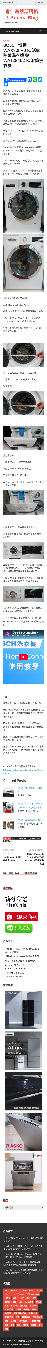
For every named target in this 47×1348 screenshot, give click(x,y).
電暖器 (33, 1325)
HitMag (29, 1344)
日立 (6, 1306)
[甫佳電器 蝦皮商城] (21, 920)
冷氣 (34, 1298)
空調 (6, 1321)
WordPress (17, 1344)
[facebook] (35, 2)
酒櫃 (12, 1325)
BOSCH (14, 838)
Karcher (39, 1290)
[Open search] (40, 31)
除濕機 (25, 1325)
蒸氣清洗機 (35, 1321)
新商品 (38, 1302)
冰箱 (28, 1298)
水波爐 (18, 1309)
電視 (40, 1325)
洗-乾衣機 (6, 41)
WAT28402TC (24, 838)
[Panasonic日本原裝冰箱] (23, 1069)
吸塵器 (7, 1302)
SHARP (7, 1298)
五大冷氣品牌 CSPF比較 (31, 1238)
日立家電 (33, 1306)
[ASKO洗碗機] (23, 1150)
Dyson (30, 1290)
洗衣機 (34, 1309)
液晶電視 (8, 1313)
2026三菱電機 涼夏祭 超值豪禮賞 (20, 961)
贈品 (6, 1325)
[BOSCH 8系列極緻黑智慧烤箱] (23, 1109)
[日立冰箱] (23, 1028)
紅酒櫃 (13, 1321)
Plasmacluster (33, 1294)
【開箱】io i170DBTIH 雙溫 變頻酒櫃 (22, 956)
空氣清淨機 (37, 1317)
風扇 (6, 1329)
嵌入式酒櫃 (29, 1302)
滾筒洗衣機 (8, 841)
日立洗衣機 (9, 1309)
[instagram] (42, 2)
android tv (13, 1290)
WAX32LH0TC (35, 838)
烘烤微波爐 (9, 1317)
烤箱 (17, 1317)
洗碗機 (26, 1309)
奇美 (20, 1302)
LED (6, 1294)
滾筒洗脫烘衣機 (20, 1313)
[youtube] (39, 2)
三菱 (22, 1298)
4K (6, 1290)
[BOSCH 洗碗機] (23, 1190)
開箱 (18, 1325)
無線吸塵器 (26, 1317)
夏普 (14, 1302)
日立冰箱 (14, 1306)
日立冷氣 (23, 1306)
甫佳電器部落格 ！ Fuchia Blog (21, 14)
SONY (15, 1298)
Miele (12, 1294)
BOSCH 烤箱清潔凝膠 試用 (29, 820)
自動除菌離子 (24, 1321)
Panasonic (21, 1294)
